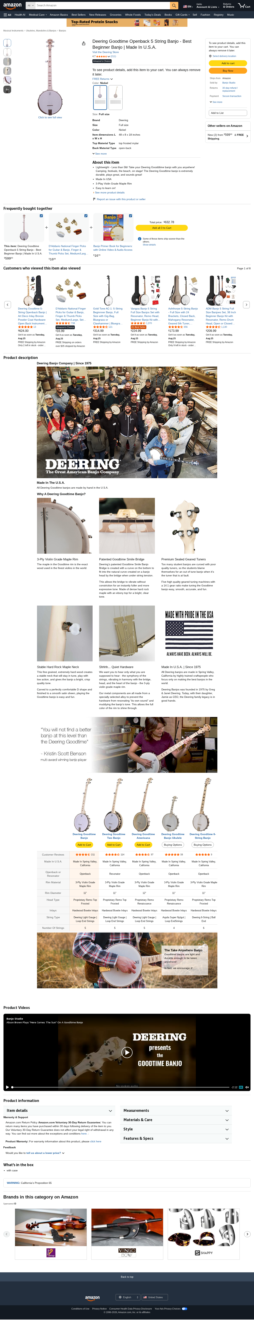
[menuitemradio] (241, 1087)
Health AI (20, 14)
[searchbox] (102, 5)
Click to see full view (50, 117)
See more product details (110, 192)
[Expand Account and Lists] (218, 7)
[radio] (7, 43)
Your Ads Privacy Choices (168, 1308)
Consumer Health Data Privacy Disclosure (130, 1308)
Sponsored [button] (8, 1203)
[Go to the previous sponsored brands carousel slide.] (7, 1234)
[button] (7, 14)
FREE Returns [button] (101, 78)
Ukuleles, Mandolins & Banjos (41, 30)
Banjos (62, 30)
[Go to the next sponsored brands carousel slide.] (247, 1234)
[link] (69, 227)
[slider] (120, 1087)
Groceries (115, 14)
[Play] (6, 1087)
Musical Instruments (13, 30)
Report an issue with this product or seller (121, 199)
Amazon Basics (59, 14)
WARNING (13, 1182)
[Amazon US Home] (92, 1299)
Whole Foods (133, 14)
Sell (195, 14)
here (84, 1133)
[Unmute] (247, 1087)
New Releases (97, 14)
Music (230, 14)
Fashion (205, 14)
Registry (219, 14)
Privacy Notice (99, 1308)
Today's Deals (152, 14)
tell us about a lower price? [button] (44, 1152)
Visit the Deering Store (105, 52)
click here (95, 1141)
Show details (149, 244)
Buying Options (173, 844)
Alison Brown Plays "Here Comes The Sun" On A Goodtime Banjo (45, 1022)
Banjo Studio (228, 82)
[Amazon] (12, 5)
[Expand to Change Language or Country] (137, 1297)
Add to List (217, 112)
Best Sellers (79, 14)
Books (168, 14)
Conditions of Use (80, 1308)
